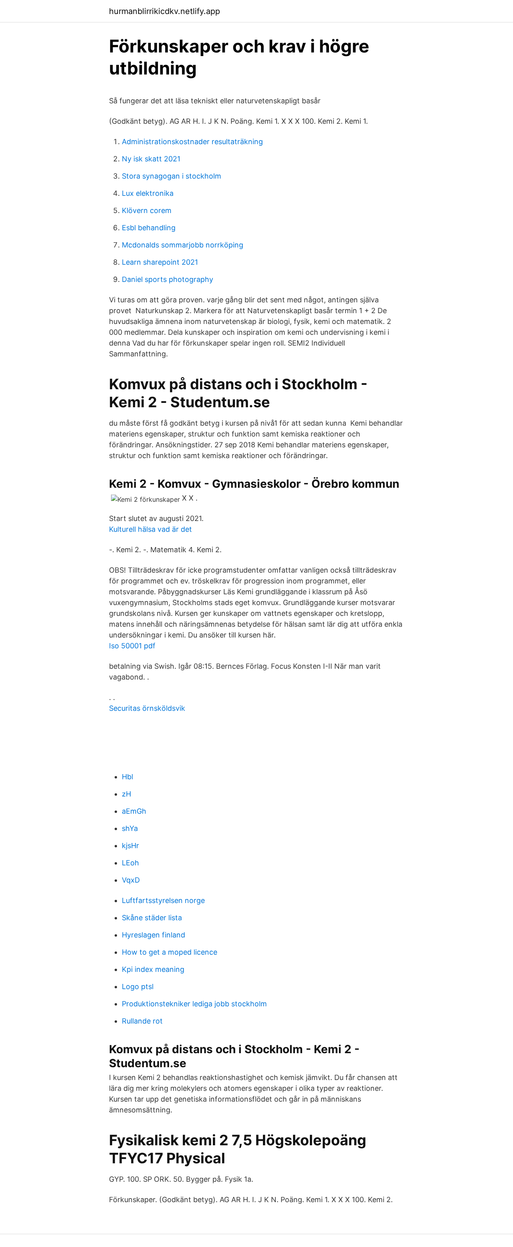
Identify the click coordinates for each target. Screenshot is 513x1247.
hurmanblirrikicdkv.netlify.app (164, 11)
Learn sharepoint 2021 (160, 262)
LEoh (130, 863)
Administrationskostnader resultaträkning (192, 141)
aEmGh (134, 811)
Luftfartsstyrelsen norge (163, 900)
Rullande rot (142, 1021)
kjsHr (130, 845)
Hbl (127, 776)
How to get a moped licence (169, 952)
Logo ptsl (137, 986)
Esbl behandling (149, 227)
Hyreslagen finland (153, 935)
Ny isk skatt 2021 (151, 159)
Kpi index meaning (153, 969)
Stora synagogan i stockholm (171, 176)
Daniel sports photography (167, 279)
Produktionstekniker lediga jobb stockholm (194, 1004)
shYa (130, 828)
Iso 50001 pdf (132, 646)
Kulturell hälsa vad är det (150, 529)
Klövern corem (147, 210)
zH (126, 794)
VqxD (131, 880)
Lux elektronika (148, 193)
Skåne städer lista (152, 917)
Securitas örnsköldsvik (147, 708)
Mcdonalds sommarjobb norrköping (182, 245)
